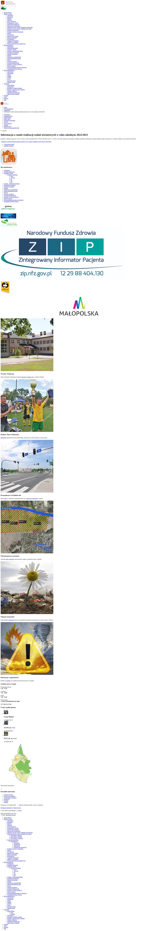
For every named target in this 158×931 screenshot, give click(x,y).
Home (5, 107)
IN (11, 179)
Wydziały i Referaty (12, 175)
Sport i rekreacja (11, 21)
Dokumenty (10, 73)
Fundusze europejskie (13, 30)
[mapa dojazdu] (20, 782)
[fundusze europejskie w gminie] (8, 218)
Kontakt (6, 95)
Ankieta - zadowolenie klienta (15, 51)
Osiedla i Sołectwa (12, 91)
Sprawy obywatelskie (9, 796)
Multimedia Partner (11, 815)
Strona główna (8, 12)
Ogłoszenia (10, 15)
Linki (5, 97)
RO (11, 180)
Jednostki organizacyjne (13, 92)
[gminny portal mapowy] (8, 211)
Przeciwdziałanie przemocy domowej (17, 67)
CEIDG (9, 77)
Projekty (6, 98)
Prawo (9, 905)
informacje (11, 620)
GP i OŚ (13, 177)
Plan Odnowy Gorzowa (17, 838)
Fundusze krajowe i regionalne (15, 32)
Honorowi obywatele (12, 36)
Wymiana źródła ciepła (13, 63)
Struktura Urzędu (11, 49)
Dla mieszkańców (8, 45)
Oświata (6, 800)
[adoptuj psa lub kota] (5, 293)
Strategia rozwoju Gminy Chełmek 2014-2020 (19, 29)
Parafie (9, 33)
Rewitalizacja (10, 39)
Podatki (9, 55)
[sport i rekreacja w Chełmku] (27, 431)
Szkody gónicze (11, 66)
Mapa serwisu (17, 808)
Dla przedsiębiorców (9, 70)
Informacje (16, 843)
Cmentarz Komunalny (13, 40)
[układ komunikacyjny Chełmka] (27, 492)
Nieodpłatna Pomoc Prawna (14, 69)
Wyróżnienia (10, 35)
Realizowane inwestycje (20, 847)
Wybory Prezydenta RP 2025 (11, 128)
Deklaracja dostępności (7, 808)
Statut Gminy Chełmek (13, 94)
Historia (9, 18)
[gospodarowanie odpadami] (27, 613)
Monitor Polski (11, 82)
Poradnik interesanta (12, 48)
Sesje (12, 912)
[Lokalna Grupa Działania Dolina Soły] (9, 226)
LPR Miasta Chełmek (16, 835)
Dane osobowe (8, 123)
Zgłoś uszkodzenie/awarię (14, 58)
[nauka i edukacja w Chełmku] (27, 370)
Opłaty (9, 75)
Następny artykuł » (9, 146)
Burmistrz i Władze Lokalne (14, 88)
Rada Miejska (10, 85)
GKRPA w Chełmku (12, 42)
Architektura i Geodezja (10, 797)
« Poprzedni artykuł (9, 144)
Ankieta (6, 125)
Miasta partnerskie (12, 37)
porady (8, 680)
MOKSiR (3, 437)
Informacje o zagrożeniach (14, 57)
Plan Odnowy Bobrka (16, 837)
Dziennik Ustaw (11, 80)
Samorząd (6, 83)
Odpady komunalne (12, 54)
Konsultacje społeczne (13, 52)
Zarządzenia (17, 844)
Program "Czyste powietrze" (14, 64)
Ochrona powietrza (12, 61)
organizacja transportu (32, 498)
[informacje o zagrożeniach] (27, 674)
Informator (10, 17)
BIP (5, 100)
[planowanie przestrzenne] (27, 553)
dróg (6, 498)
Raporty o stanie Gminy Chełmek (16, 89)
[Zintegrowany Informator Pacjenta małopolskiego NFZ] (62, 279)
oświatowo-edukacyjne (27, 377)
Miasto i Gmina (8, 14)
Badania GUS (7, 126)
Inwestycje (7, 799)
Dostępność (7, 114)
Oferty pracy (7, 119)
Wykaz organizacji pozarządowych (16, 43)
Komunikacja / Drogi (12, 23)
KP (11, 182)
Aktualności (10, 46)
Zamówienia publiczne (13, 24)
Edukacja (9, 20)
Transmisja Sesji (8, 116)
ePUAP (6, 122)
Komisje (13, 914)
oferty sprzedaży (10, 559)
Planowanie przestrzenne (13, 26)
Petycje (9, 60)
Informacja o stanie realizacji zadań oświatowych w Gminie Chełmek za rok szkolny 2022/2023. (26, 141)
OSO (12, 176)
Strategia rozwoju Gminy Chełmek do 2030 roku (20, 27)
